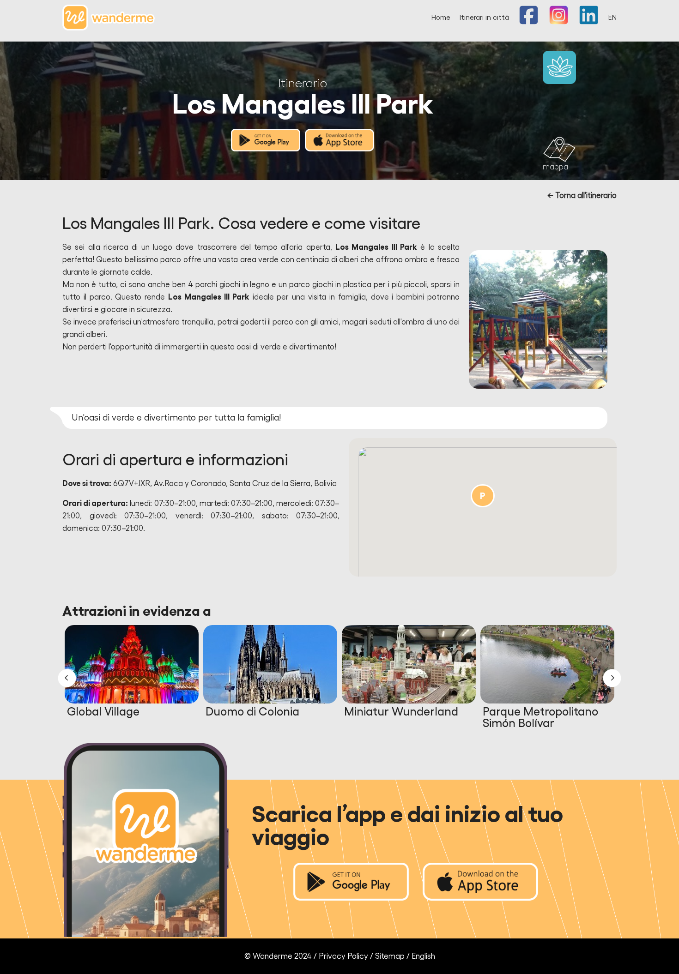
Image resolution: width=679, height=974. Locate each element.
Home (440, 17)
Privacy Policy (343, 956)
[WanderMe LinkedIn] (588, 22)
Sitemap (390, 956)
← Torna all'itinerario (582, 195)
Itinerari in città (484, 17)
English (423, 956)
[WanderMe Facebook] (528, 22)
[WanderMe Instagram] (558, 22)
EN (612, 17)
